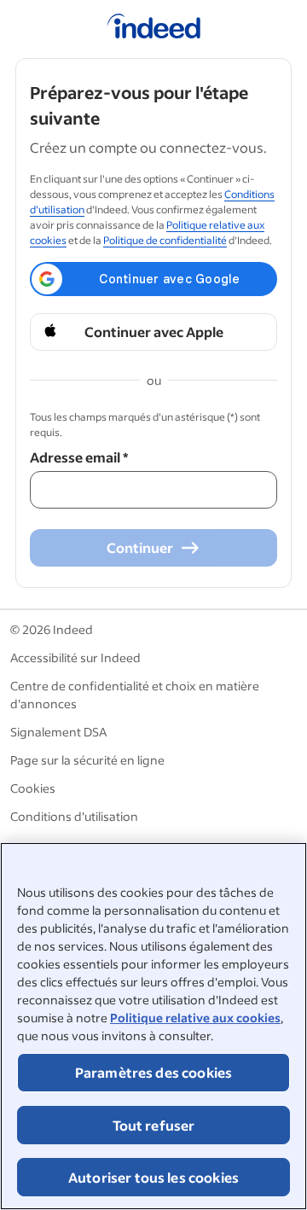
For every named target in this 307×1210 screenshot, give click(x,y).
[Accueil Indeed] (154, 29)
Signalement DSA (58, 732)
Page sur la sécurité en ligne (87, 760)
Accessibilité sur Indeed (75, 657)
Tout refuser (154, 1125)
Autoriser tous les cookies (153, 1177)
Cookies (32, 788)
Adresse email (79, 457)
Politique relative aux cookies (195, 1017)
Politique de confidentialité (165, 240)
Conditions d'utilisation (74, 816)
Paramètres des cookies (154, 1072)
